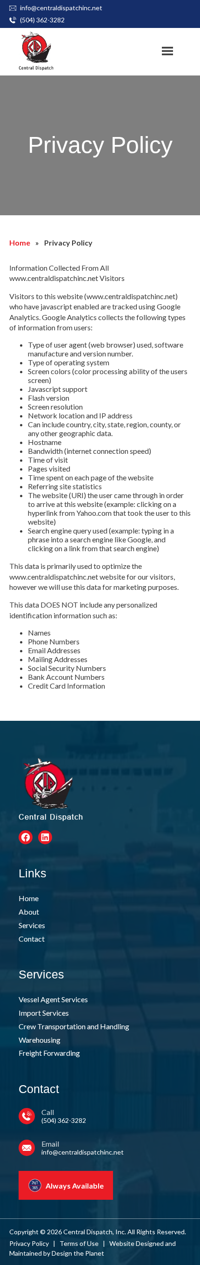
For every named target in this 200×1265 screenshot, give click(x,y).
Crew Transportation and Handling (74, 1026)
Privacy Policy (29, 1243)
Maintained (25, 1253)
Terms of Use (79, 1243)
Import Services (44, 1012)
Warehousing (39, 1039)
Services (32, 925)
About (29, 911)
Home (19, 242)
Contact (32, 938)
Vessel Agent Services (53, 999)
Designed (150, 1243)
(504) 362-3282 (42, 20)
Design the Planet (78, 1253)
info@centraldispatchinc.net (61, 8)
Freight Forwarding (49, 1052)
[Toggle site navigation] (167, 51)
